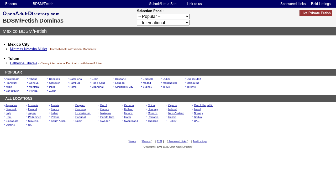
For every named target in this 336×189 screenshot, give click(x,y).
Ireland (172, 109)
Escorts (11, 4)
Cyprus (172, 105)
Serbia (198, 117)
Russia (172, 117)
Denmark (11, 109)
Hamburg (75, 82)
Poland (55, 117)
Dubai (166, 78)
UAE (197, 120)
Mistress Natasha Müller (28, 49)
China (151, 105)
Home (132, 141)
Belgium (80, 105)
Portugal (80, 117)
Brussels (148, 78)
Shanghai (97, 86)
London (120, 82)
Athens (33, 78)
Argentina (11, 105)
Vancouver (12, 90)
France (55, 109)
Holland (128, 109)
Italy (8, 113)
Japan (32, 113)
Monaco (153, 113)
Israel (197, 109)
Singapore (12, 120)
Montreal (34, 86)
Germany (80, 109)
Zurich (52, 90)
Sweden (105, 120)
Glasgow (54, 82)
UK (30, 124)
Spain (78, 120)
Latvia (54, 113)
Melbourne (193, 82)
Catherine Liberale (23, 63)
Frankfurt (11, 82)
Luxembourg (83, 113)
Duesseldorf (194, 78)
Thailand (153, 120)
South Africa (58, 120)
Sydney (147, 86)
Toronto (191, 86)
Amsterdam (12, 78)
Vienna (33, 90)
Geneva (34, 82)
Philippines (34, 117)
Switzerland (131, 120)
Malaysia (105, 113)
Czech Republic (203, 105)
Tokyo (166, 86)
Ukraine (10, 124)
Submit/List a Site (162, 4)
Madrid (147, 82)
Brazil (103, 105)
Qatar (127, 117)
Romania (153, 117)
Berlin (95, 78)
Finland (32, 109)
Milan (9, 86)
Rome (73, 86)
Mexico (128, 113)
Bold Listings (321, 4)
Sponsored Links (293, 4)
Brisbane (120, 78)
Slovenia (33, 120)
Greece (104, 109)
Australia (33, 105)
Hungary (153, 109)
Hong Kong (99, 82)
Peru (9, 117)
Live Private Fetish (316, 13)
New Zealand (176, 113)
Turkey (172, 120)
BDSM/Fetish (43, 4)
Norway (198, 113)
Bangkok (54, 78)
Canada (129, 105)
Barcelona (76, 78)
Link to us (194, 4)
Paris (52, 86)
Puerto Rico (107, 117)
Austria (55, 105)
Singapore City (124, 86)
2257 (159, 141)
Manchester (170, 82)
